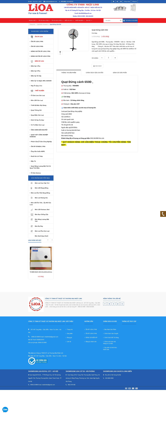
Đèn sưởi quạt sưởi (41, 236)
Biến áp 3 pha (35, 71)
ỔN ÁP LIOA (39, 36)
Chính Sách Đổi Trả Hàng (111, 337)
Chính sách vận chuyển (94, 72)
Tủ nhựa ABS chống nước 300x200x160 (41, 265)
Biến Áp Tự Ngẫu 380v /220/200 (40, 81)
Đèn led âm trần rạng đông (40, 193)
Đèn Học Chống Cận (41, 214)
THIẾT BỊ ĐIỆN (79, 20)
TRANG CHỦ (32, 20)
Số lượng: (95, 58)
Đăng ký (134, 1)
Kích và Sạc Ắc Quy (37, 120)
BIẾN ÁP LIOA (68, 20)
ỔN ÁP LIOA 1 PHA (44, 20)
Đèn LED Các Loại (36, 100)
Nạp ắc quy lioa (36, 85)
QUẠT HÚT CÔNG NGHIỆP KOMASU (39, 135)
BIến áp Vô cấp (35, 76)
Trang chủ (69, 329)
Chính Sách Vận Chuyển (111, 333)
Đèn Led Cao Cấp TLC (42, 183)
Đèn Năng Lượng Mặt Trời (42, 220)
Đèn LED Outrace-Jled (42, 209)
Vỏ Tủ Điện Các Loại (37, 125)
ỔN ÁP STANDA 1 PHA (37, 146)
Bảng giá (69, 337)
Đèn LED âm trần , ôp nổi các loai (40, 203)
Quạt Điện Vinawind (42, 24)
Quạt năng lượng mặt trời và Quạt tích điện (40, 167)
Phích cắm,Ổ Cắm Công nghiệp (41, 141)
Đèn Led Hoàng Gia (41, 198)
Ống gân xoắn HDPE (37, 151)
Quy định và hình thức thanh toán (110, 348)
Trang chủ (33, 24)
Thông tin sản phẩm (68, 72)
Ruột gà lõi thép (36, 156)
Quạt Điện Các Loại (37, 115)
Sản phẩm (69, 333)
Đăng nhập (127, 1)
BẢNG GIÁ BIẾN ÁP (91, 337)
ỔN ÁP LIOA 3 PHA (57, 20)
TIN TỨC (88, 20)
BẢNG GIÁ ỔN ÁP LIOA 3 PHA (40, 56)
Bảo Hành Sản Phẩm (110, 329)
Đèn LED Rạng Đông (41, 188)
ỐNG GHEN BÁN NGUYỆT (39, 130)
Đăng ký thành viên (90, 341)
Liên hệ (68, 341)
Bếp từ (33, 161)
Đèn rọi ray (39, 226)
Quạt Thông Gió (36, 110)
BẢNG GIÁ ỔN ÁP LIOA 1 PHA (40, 51)
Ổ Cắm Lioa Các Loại (37, 95)
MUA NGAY (98, 66)
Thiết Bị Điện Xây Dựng (38, 105)
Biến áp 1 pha (35, 66)
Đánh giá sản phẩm (120, 72)
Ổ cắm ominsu (35, 173)
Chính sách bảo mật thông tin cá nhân (109, 342)
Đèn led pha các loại (42, 231)
